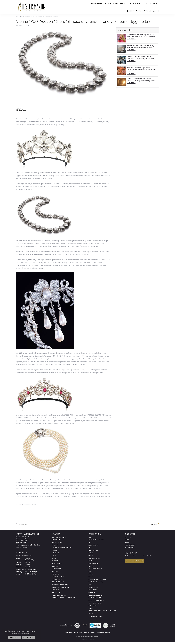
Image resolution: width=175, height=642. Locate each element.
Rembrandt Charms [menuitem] (95, 598)
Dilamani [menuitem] (91, 561)
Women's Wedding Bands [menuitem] (60, 587)
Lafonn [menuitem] (91, 574)
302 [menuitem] (90, 537)
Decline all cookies (14, 637)
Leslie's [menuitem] (91, 577)
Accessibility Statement (103, 632)
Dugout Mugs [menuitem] (93, 563)
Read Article (131, 39)
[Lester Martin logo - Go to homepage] (31, 7)
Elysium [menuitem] (91, 566)
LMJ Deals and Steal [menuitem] (58, 537)
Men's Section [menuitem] (56, 569)
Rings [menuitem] (54, 558)
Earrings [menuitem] (55, 550)
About (145, 4)
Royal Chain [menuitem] (93, 606)
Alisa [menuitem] (90, 542)
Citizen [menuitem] (91, 555)
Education (135, 4)
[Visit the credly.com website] (105, 625)
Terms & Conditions (89, 632)
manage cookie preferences (20, 633)
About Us (128, 537)
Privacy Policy (129, 545)
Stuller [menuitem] (91, 613)
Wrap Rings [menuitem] (56, 590)
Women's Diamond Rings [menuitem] (60, 584)
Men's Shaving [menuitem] (93, 587)
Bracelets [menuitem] (55, 561)
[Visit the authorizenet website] (77, 625)
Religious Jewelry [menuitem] (58, 577)
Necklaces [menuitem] (55, 553)
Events (127, 540)
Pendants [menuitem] (55, 545)
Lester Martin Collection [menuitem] (97, 579)
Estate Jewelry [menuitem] (57, 563)
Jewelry (124, 4)
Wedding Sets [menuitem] (56, 592)
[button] (130, 11)
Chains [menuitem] (54, 555)
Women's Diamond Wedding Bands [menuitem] (63, 598)
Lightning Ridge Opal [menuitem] (96, 582)
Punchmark (91, 639)
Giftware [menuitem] (55, 566)
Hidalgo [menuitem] (91, 571)
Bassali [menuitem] (91, 553)
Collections (111, 4)
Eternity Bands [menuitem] (57, 579)
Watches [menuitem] (55, 571)
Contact (154, 4)
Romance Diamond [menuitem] (95, 603)
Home (17, 16)
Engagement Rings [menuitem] (58, 582)
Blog (21, 16)
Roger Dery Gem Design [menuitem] (96, 600)
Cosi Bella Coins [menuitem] (94, 558)
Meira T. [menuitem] (91, 584)
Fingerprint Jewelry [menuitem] (95, 569)
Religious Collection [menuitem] (96, 595)
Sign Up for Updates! (134, 561)
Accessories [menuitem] (56, 574)
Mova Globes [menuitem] (93, 590)
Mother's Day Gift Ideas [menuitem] (96, 540)
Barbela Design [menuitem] (94, 550)
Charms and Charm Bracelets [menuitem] (62, 548)
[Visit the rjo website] (112, 625)
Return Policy (129, 548)
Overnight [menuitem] (92, 592)
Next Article (154, 524)
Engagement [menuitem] (56, 540)
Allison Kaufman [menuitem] (94, 545)
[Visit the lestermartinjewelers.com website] (85, 625)
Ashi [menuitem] (90, 548)
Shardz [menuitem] (91, 608)
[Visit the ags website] (66, 625)
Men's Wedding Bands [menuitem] (59, 595)
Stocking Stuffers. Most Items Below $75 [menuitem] (102, 611)
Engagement (97, 4)
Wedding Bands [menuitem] (57, 542)
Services (128, 542)
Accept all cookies (28, 637)
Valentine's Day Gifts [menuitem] (95, 616)
